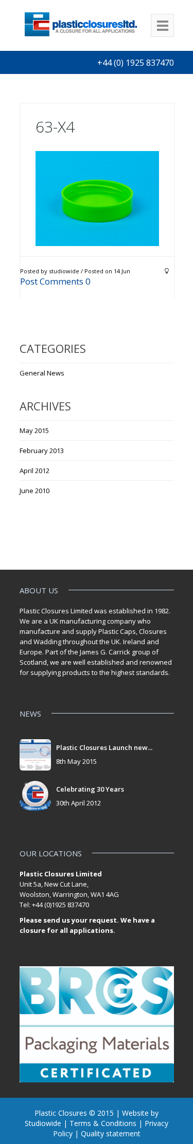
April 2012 (34, 470)
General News (42, 373)
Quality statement (111, 1133)
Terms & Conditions (102, 1123)
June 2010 (34, 490)
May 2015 (34, 430)
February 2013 (42, 450)
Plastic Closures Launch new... (104, 747)
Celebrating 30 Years (90, 789)
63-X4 (55, 126)
